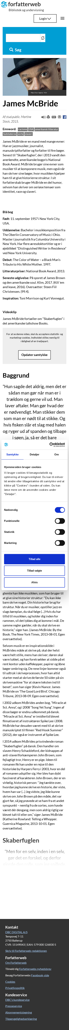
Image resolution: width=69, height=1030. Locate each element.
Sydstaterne (9, 133)
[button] (42, 118)
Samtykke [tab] (12, 454)
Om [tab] (56, 454)
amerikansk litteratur (46, 129)
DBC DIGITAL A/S (16, 932)
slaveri (28, 133)
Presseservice (13, 1006)
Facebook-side (40, 975)
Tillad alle (34, 559)
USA (31, 129)
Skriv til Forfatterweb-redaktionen (26, 950)
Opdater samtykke (34, 355)
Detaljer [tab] (34, 454)
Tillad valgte (34, 570)
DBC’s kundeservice (17, 999)
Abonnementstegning (18, 1012)
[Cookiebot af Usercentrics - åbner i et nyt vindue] (49, 444)
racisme (22, 129)
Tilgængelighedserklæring (21, 1018)
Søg (17, 50)
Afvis (34, 582)
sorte (20, 133)
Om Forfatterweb (16, 962)
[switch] (60, 521)
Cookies (10, 981)
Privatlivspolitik (15, 988)
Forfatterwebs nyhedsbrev (35, 968)
